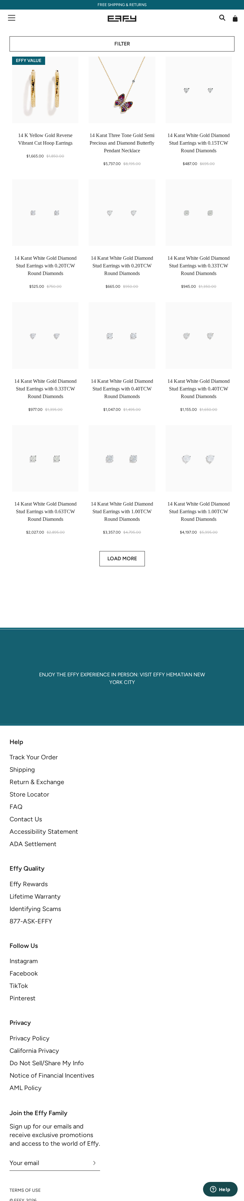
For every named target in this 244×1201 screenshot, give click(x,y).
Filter (122, 44)
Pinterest (23, 998)
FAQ (16, 807)
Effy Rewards (29, 884)
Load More (122, 559)
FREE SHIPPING (111, 5)
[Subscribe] (94, 1162)
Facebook (24, 973)
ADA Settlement (33, 844)
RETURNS (137, 5)
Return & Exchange (37, 782)
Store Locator (29, 794)
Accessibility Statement (44, 831)
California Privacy (34, 1050)
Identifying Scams (35, 909)
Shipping (22, 769)
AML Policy (26, 1088)
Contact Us (26, 819)
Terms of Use (25, 1190)
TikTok (19, 986)
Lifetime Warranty (35, 896)
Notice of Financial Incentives (52, 1075)
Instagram (24, 961)
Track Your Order (34, 757)
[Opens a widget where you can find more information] (220, 1190)
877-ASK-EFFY (31, 921)
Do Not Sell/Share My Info (47, 1063)
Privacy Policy (30, 1038)
